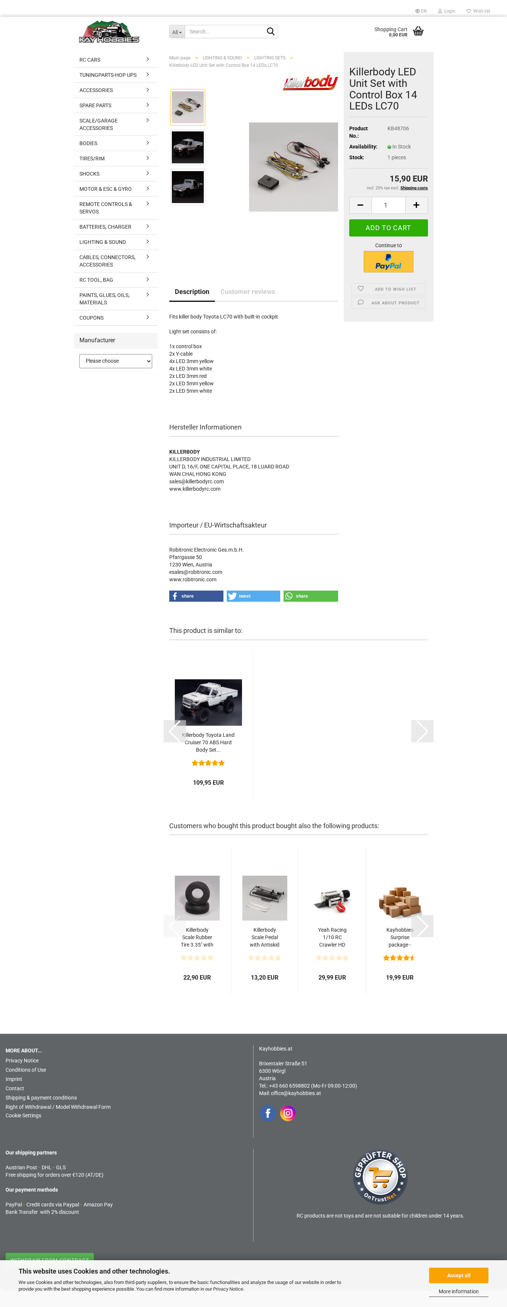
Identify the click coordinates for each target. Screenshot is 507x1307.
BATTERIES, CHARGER (105, 227)
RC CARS (89, 60)
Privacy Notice (228, 1289)
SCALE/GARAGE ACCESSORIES (98, 124)
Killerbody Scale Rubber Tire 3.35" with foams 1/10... (197, 937)
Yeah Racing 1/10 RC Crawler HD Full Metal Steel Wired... (332, 937)
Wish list (480, 11)
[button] (421, 11)
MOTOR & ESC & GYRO (105, 189)
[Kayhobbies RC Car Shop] (118, 31)
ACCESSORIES (96, 90)
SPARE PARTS (95, 105)
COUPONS (91, 318)
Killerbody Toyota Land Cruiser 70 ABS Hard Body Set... (208, 742)
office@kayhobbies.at (296, 1093)
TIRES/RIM (92, 158)
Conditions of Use (26, 1070)
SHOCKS (89, 174)
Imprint (14, 1079)
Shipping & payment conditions (41, 1098)
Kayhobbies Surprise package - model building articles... (399, 937)
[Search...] (271, 32)
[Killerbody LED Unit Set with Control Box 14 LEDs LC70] (293, 167)
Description (192, 291)
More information (459, 1291)
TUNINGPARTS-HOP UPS (108, 75)
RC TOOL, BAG (96, 280)
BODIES (88, 143)
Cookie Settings (23, 1115)
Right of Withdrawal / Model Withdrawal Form (58, 1107)
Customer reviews (247, 291)
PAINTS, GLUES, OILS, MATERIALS (104, 298)
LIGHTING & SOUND (102, 242)
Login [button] (448, 11)
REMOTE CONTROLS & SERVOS (105, 208)
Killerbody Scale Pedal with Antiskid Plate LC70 (264, 937)
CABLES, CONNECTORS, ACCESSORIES (107, 261)
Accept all (459, 1275)
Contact (15, 1088)
